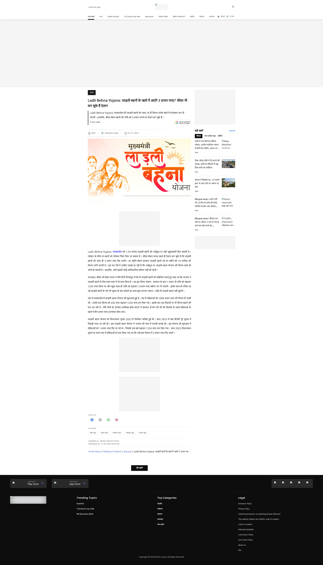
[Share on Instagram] (116, 419)
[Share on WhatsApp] (108, 419)
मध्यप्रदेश (117, 252)
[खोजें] (233, 6)
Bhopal (127, 451)
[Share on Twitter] (100, 419)
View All (232, 131)
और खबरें (139, 468)
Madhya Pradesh (112, 451)
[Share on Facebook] (91, 419)
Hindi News (94, 451)
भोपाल (92, 92)
